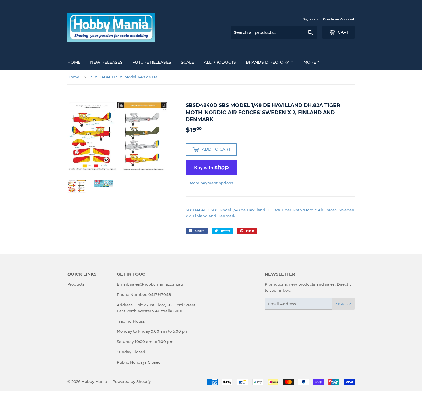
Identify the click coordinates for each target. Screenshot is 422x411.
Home (73, 62)
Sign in (309, 19)
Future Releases (151, 62)
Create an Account (339, 19)
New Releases (106, 62)
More (309, 62)
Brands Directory (268, 62)
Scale (187, 62)
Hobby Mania (94, 381)
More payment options (211, 183)
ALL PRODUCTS (220, 62)
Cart (343, 32)
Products (75, 284)
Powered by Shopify (132, 381)
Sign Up (343, 304)
